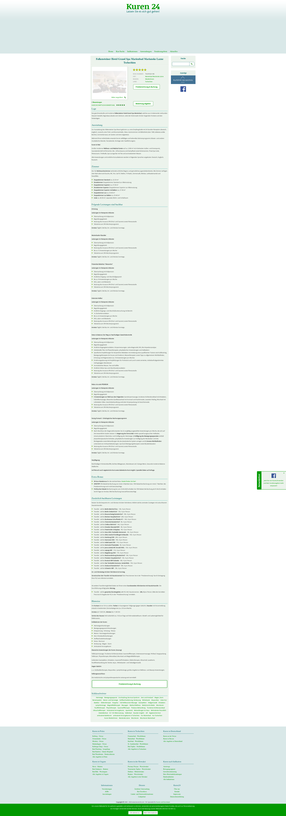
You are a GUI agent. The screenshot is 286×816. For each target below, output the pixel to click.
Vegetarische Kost (155, 713)
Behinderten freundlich (158, 710)
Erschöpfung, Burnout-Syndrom (129, 697)
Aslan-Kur (163, 700)
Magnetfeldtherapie (113, 705)
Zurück (101, 82)
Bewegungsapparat (110, 697)
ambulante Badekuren (104, 715)
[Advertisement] (143, 32)
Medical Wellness (135, 705)
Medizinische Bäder (148, 705)
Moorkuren (160, 705)
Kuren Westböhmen (111, 718)
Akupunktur (155, 700)
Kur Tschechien (157, 715)
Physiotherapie (111, 708)
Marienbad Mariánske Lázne (154, 76)
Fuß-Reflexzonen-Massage (128, 703)
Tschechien (148, 82)
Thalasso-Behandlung (138, 708)
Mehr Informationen (150, 813)
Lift (147, 713)
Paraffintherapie (99, 708)
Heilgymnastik (152, 703)
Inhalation (162, 703)
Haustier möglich (138, 713)
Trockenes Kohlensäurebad (156, 708)
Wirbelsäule (146, 700)
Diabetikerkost (103, 713)
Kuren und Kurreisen (163, 802)
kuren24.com (143, 6)
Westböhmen (149, 79)
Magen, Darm (159, 697)
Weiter (118, 82)
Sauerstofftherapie (124, 708)
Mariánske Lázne (124, 718)
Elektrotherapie (106, 703)
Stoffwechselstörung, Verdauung (130, 700)
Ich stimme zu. (135, 813)
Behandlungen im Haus (141, 710)
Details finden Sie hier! (128, 481)
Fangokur (115, 703)
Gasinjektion (143, 703)
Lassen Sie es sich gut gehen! (143, 11)
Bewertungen (97, 102)
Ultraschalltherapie (99, 710)
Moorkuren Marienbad (147, 718)
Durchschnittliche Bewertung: (103, 105)
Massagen (125, 705)
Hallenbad (128, 713)
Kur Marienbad (146, 715)
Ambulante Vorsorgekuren (115, 710)
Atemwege (99, 697)
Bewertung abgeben (143, 103)
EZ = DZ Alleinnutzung (116, 713)
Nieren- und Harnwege (110, 700)
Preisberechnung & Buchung (146, 87)
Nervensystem (97, 700)
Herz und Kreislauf (147, 697)
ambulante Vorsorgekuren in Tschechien (126, 715)
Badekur (96, 703)
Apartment (129, 710)
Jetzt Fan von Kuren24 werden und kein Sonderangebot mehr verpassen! (274, 483)
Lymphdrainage (101, 705)
